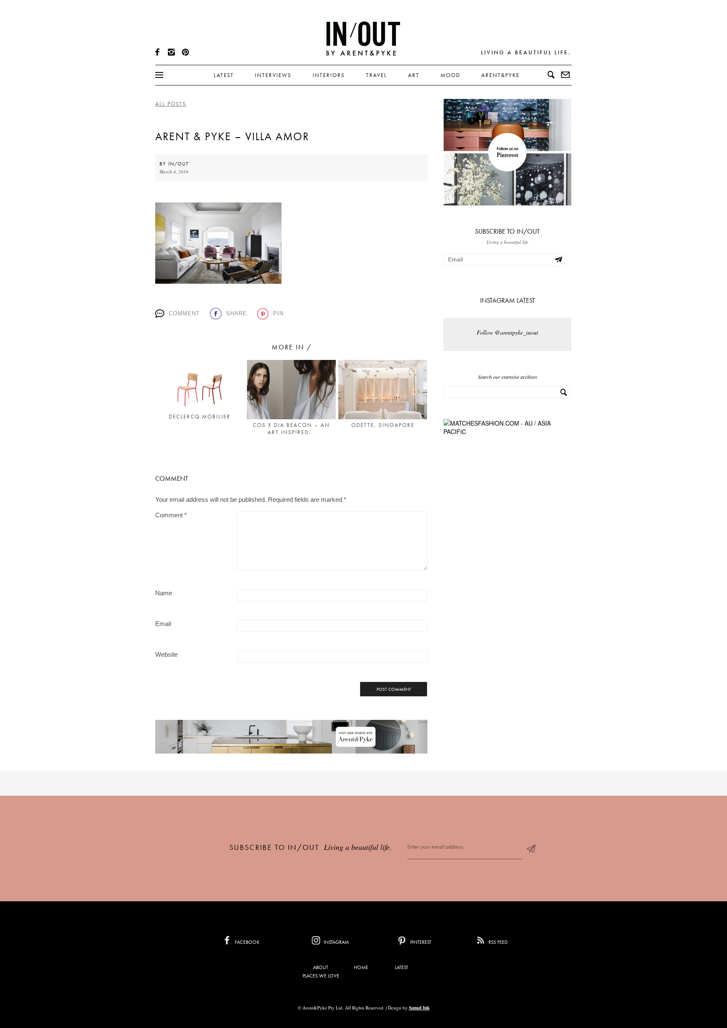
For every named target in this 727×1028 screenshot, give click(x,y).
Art (413, 75)
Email (163, 623)
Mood (450, 75)
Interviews (273, 75)
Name (163, 593)
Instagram (335, 942)
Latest (224, 75)
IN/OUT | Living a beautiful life (363, 38)
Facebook (246, 942)
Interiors (329, 75)
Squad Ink (419, 1007)
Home (361, 967)
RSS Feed (497, 942)
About (320, 967)
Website (166, 654)
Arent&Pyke (500, 75)
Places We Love (320, 975)
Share (236, 313)
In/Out (178, 163)
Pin (278, 313)
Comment (184, 313)
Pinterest (420, 942)
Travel (376, 75)
